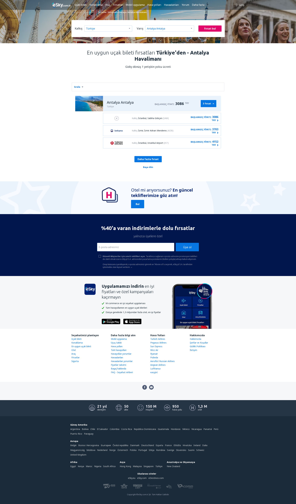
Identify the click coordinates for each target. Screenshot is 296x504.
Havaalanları (171, 4)
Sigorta (75, 361)
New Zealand (173, 466)
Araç (107, 4)
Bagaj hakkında (118, 368)
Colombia (114, 429)
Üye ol (187, 247)
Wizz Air (154, 350)
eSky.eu (131, 478)
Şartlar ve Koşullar (199, 342)
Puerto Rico (76, 433)
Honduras (176, 429)
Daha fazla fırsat (148, 159)
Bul (138, 204)
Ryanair (154, 353)
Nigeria (97, 466)
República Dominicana (145, 429)
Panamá (208, 429)
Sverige (170, 450)
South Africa (109, 466)
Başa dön (148, 167)
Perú (216, 429)
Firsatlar (75, 357)
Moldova (90, 450)
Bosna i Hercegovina (88, 445)
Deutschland (147, 445)
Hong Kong (125, 466)
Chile (92, 429)
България (106, 445)
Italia (204, 445)
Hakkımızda (195, 338)
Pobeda (154, 357)
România (160, 450)
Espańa (159, 445)
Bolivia (85, 429)
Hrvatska (187, 445)
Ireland (196, 445)
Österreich (122, 450)
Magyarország (77, 450)
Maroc (89, 466)
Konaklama (96, 4)
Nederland (102, 450)
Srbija (151, 450)
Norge (112, 450)
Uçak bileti (80, 4)
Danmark (134, 445)
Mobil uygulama (135, 4)
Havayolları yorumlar (121, 353)
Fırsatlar (118, 4)
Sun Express (156, 346)
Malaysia (137, 466)
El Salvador (102, 429)
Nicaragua (196, 429)
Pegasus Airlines (158, 342)
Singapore (149, 466)
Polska (133, 450)
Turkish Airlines (157, 338)
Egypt (73, 466)
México (186, 429)
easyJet (154, 372)
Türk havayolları (118, 350)
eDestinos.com (156, 478)
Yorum (185, 4)
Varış (140, 28)
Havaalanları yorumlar (122, 361)
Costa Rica (126, 429)
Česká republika (120, 445)
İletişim (193, 350)
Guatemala (163, 429)
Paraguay (88, 433)
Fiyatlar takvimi (118, 364)
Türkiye (158, 466)
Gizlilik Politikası (197, 346)
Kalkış (78, 28)
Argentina (75, 429)
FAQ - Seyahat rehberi (122, 372)
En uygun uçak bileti (81, 346)
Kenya (81, 466)
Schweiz (200, 450)
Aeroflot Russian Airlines (162, 361)
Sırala (77, 86)
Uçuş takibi (116, 342)
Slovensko (181, 450)
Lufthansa (155, 368)
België (73, 445)
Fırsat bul (210, 28)
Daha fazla (198, 4)
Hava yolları (154, 4)
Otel (73, 350)
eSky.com (142, 478)
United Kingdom (78, 454)
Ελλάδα (177, 445)
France (168, 445)
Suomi (191, 450)
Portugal (142, 450)
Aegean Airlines (158, 364)
